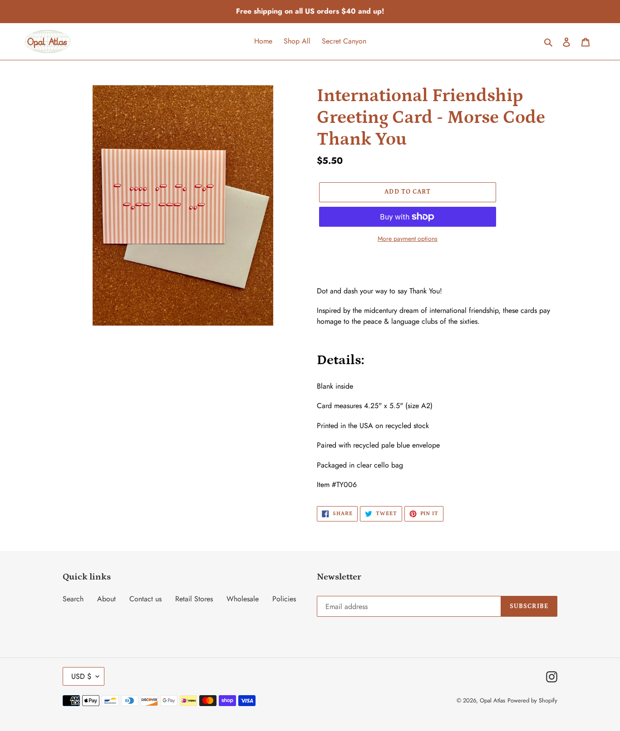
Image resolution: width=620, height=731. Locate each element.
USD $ (81, 676)
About (106, 599)
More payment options (408, 238)
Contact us (145, 599)
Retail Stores (194, 599)
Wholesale (242, 599)
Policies (284, 599)
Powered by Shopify (532, 700)
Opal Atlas (492, 700)
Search (73, 599)
